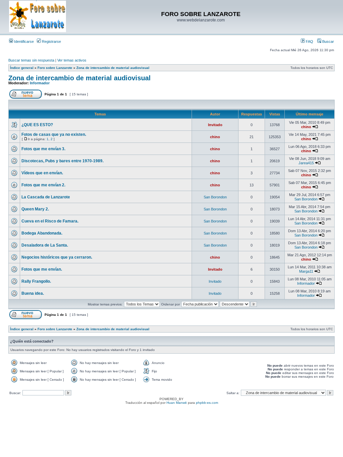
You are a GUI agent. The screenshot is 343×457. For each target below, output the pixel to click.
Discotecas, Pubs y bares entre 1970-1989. (62, 161)
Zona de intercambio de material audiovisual (112, 68)
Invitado (215, 125)
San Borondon (215, 197)
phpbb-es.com (207, 402)
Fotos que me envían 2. (43, 185)
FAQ (309, 41)
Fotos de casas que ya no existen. (53, 134)
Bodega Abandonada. (41, 233)
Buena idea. (32, 293)
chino (306, 127)
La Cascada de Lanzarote (45, 197)
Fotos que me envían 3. (43, 149)
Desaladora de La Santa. (44, 245)
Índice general (21, 68)
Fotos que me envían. (41, 269)
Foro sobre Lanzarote (55, 68)
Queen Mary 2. (35, 209)
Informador (40, 83)
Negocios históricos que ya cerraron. (56, 257)
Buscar (327, 41)
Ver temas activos (71, 60)
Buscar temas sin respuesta (31, 60)
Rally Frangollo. (36, 281)
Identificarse (23, 41)
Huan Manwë (176, 402)
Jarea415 (306, 163)
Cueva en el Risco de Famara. (49, 221)
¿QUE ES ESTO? (37, 124)
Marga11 (306, 271)
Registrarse (51, 41)
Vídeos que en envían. (42, 173)
